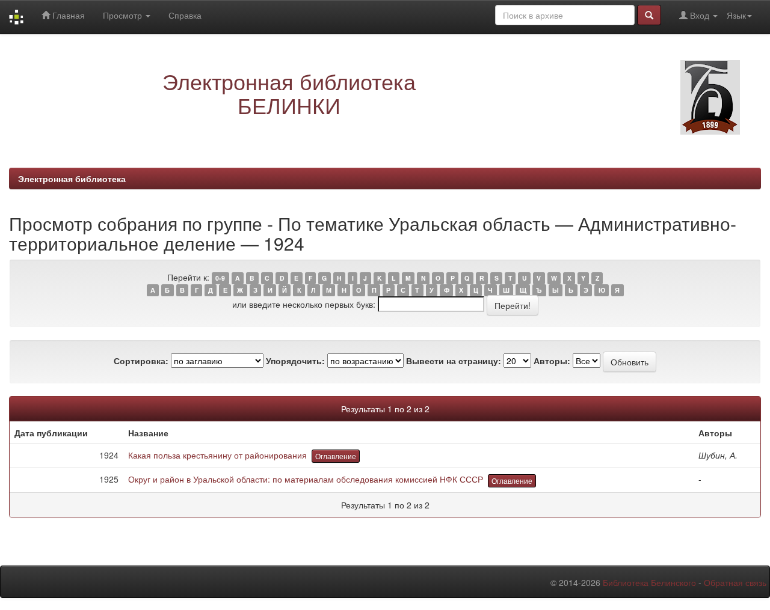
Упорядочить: (295, 361)
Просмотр (123, 15)
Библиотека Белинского (649, 582)
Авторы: (552, 361)
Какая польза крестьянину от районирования (217, 455)
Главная (67, 15)
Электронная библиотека (72, 178)
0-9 (220, 277)
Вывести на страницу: (453, 361)
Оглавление (335, 456)
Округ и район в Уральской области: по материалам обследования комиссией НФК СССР (305, 479)
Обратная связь (735, 582)
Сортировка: (141, 361)
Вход (700, 15)
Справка (185, 15)
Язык (736, 15)
